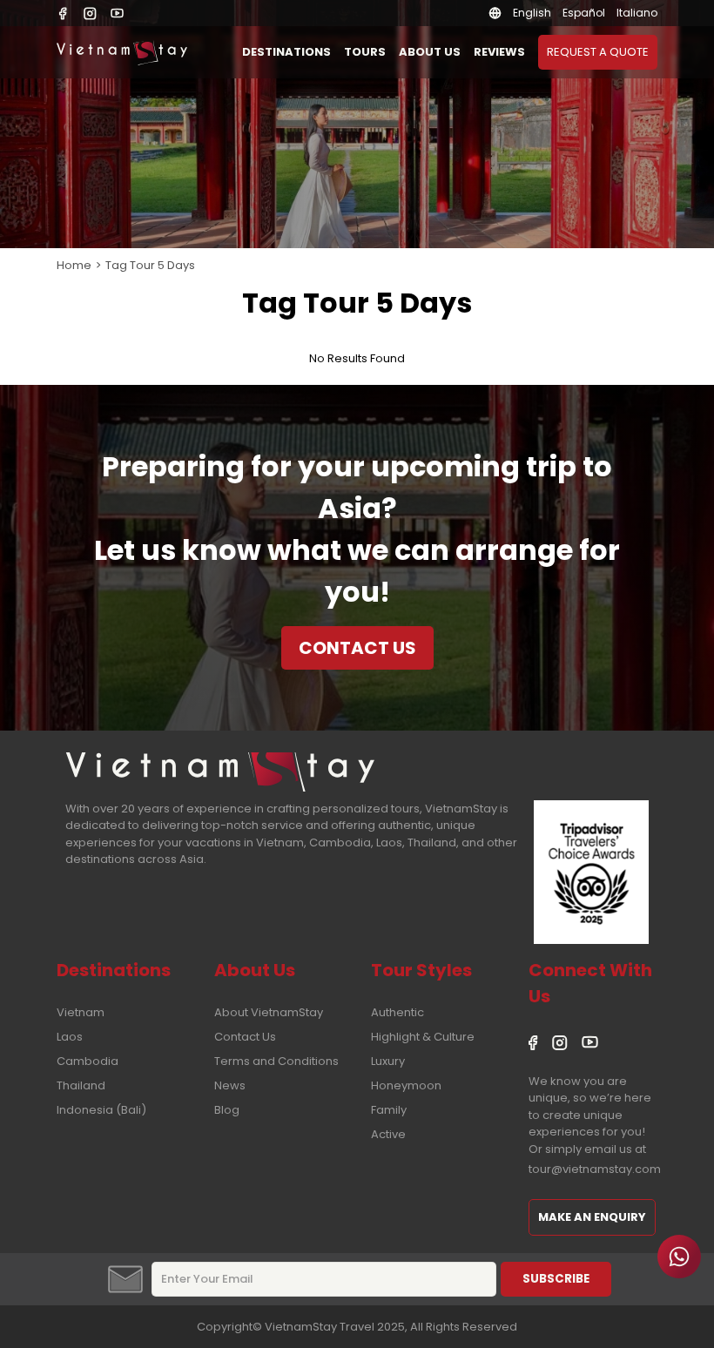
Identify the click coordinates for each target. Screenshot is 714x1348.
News (230, 1085)
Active (388, 1134)
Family (389, 1110)
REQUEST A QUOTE (598, 52)
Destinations (286, 52)
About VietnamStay (268, 1012)
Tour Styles (421, 970)
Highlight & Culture (423, 1036)
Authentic (397, 1012)
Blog (226, 1110)
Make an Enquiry (592, 1217)
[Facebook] (63, 13)
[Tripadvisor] (591, 874)
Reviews (499, 52)
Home (74, 265)
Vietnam (80, 1012)
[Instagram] (90, 13)
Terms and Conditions (276, 1061)
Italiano (636, 12)
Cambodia (87, 1061)
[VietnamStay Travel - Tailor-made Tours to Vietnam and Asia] (122, 52)
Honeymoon (406, 1085)
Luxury (388, 1061)
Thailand (81, 1085)
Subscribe (555, 1278)
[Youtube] (117, 13)
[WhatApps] (679, 1256)
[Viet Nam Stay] (219, 772)
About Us (430, 52)
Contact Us (357, 648)
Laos (70, 1036)
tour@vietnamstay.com (595, 1169)
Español (583, 12)
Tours (365, 52)
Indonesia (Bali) (101, 1110)
